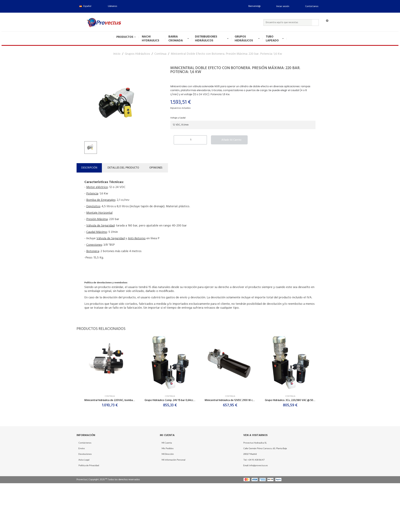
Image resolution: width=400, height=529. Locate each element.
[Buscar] (315, 22)
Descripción (89, 168)
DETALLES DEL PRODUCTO (123, 168)
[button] (111, 6)
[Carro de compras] (326, 22)
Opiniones (155, 168)
